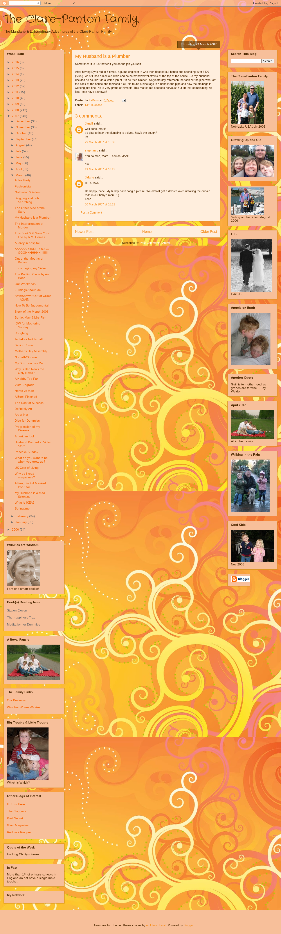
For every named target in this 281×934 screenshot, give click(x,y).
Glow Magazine (18, 825)
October (22, 133)
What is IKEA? (24, 502)
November (23, 127)
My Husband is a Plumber (32, 217)
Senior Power (24, 345)
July (19, 151)
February (22, 516)
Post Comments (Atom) (155, 242)
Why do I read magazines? (25, 475)
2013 (16, 80)
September (24, 139)
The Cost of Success (29, 403)
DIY (87, 105)
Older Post (208, 232)
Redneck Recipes (19, 832)
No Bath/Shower (26, 357)
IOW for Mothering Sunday (27, 325)
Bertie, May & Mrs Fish (30, 317)
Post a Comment (91, 212)
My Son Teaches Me (29, 363)
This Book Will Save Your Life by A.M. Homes (32, 235)
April (19, 169)
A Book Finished (26, 396)
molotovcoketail (156, 925)
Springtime (22, 508)
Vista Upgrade (24, 385)
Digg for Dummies (27, 420)
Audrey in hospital (27, 243)
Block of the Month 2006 (32, 311)
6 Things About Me (28, 290)
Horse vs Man (24, 390)
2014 (16, 74)
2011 (15, 92)
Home (147, 232)
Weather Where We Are (23, 707)
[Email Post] (123, 100)
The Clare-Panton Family (71, 19)
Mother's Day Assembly (31, 351)
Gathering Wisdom (28, 192)
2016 (16, 62)
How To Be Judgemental (32, 305)
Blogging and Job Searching (27, 200)
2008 (16, 110)
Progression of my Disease (27, 428)
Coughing (21, 333)
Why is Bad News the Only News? (29, 370)
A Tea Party (23, 180)
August (21, 145)
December (23, 121)
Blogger (188, 925)
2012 (16, 86)
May (19, 163)
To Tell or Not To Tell (29, 339)
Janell (89, 123)
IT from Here (16, 804)
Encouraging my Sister (30, 268)
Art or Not (21, 414)
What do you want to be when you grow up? (31, 459)
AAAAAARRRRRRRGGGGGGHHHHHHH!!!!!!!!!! (32, 250)
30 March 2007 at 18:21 (100, 204)
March (20, 175)
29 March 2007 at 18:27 (100, 169)
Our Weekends (25, 284)
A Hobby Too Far (26, 378)
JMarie (89, 177)
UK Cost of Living (27, 467)
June (19, 157)
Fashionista (23, 186)
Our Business (16, 700)
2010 (16, 98)
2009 (16, 104)
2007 (16, 116)
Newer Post (84, 232)
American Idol (24, 436)
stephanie (91, 150)
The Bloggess (16, 811)
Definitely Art (23, 408)
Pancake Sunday (26, 452)
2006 (16, 529)
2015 (16, 68)
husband (96, 105)
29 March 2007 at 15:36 (100, 142)
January (22, 522)
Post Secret (15, 818)
